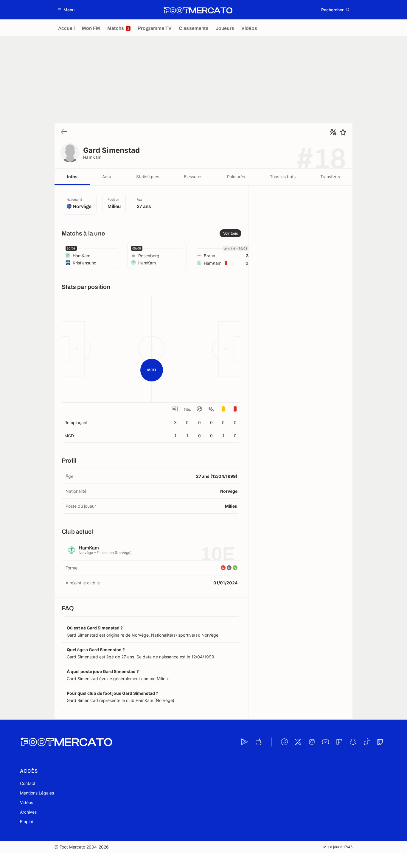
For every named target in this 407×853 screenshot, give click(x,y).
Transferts (330, 176)
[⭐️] (343, 132)
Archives (28, 811)
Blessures (193, 176)
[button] (66, 10)
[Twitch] (380, 741)
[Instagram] (311, 741)
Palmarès (236, 176)
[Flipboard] (339, 741)
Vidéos (26, 802)
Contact (27, 783)
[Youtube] (325, 741)
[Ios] (258, 741)
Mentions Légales (37, 792)
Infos (72, 176)
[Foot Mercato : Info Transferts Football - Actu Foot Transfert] (197, 9)
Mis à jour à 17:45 (337, 847)
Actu (106, 176)
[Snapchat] (352, 741)
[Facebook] (284, 741)
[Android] (244, 741)
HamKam (92, 157)
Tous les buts (283, 176)
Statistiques (147, 176)
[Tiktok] (366, 741)
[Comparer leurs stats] (333, 132)
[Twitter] (297, 741)
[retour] (64, 132)
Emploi (26, 821)
